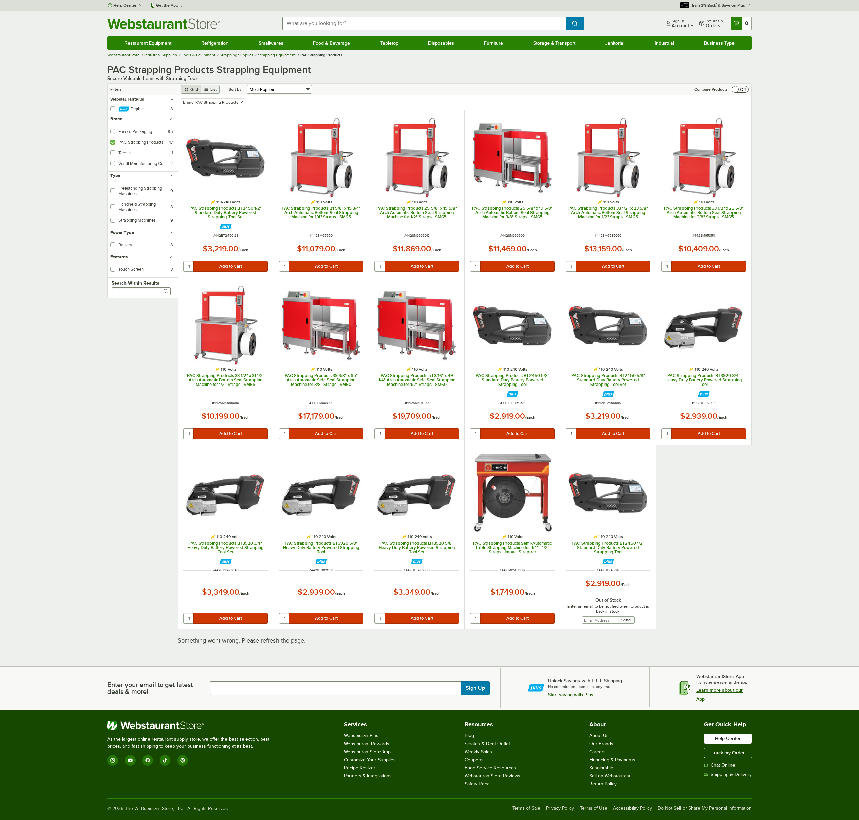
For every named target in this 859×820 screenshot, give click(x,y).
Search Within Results (135, 283)
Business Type (719, 43)
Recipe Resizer (359, 767)
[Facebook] (147, 760)
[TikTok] (165, 760)
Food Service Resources (490, 767)
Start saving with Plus (570, 694)
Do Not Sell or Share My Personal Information (705, 808)
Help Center (125, 5)
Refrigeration (215, 43)
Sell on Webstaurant (609, 775)
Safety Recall (478, 783)
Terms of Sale (526, 808)
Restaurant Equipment (147, 43)
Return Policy (603, 783)
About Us (599, 735)
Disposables (441, 43)
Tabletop (389, 43)
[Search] (166, 291)
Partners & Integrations (368, 775)
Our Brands (601, 743)
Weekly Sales (478, 751)
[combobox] (424, 23)
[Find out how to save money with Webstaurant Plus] (226, 226)
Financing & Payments (612, 759)
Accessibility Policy (632, 808)
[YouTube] (130, 760)
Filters (116, 89)
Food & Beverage (331, 43)
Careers (597, 751)
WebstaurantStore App (367, 751)
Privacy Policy (560, 808)
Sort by (235, 89)
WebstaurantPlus (361, 735)
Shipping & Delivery (731, 774)
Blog (469, 735)
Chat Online (723, 765)
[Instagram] (112, 760)
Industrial (664, 43)
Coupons (474, 759)
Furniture (493, 43)
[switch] (740, 89)
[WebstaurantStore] (191, 725)
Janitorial (614, 43)
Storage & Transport (554, 43)
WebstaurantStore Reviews (492, 775)
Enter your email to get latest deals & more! (150, 688)
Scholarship (601, 767)
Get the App (167, 5)
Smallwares (271, 43)
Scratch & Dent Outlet (487, 743)
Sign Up (475, 688)
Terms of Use (593, 808)
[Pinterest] (182, 760)
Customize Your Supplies (370, 759)
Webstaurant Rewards (366, 743)
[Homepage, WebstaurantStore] (163, 23)
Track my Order (728, 752)
